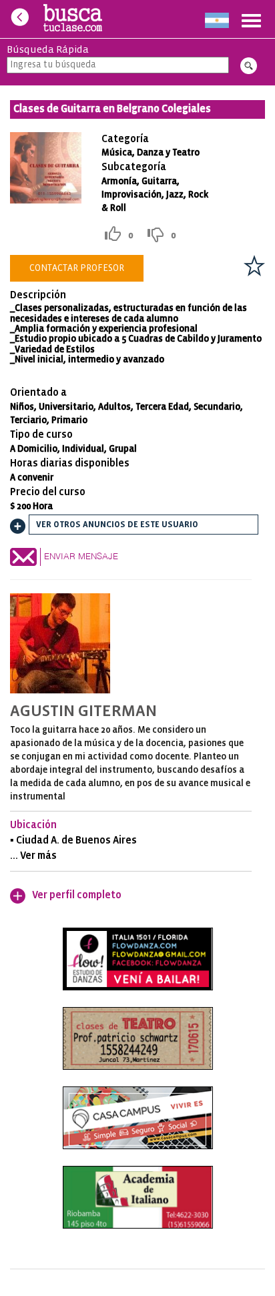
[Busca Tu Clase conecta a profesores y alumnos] (73, 19)
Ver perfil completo (76, 895)
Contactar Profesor (76, 268)
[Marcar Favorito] (254, 265)
